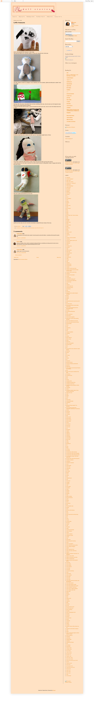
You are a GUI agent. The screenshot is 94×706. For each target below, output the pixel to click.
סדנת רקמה (68, 670)
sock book (68, 562)
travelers (68, 613)
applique (68, 191)
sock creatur (68, 563)
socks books (68, 573)
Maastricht (68, 429)
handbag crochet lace (70, 383)
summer (67, 599)
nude (67, 485)
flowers (67, 352)
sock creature (68, 565)
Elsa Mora (69, 103)
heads (67, 395)
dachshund (68, 288)
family (67, 340)
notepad (67, 483)
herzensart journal (70, 93)
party (67, 494)
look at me (68, 426)
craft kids (68, 262)
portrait (67, 507)
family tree (68, 341)
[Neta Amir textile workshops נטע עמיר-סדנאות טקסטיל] (65, 58)
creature (67, 266)
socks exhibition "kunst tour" (71, 587)
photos (67, 500)
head (67, 394)
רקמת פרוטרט (68, 675)
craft (67, 261)
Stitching (68, 594)
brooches (68, 227)
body (67, 218)
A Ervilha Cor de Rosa (71, 121)
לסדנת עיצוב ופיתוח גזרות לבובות (72, 660)
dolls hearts (68, 315)
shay (67, 538)
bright (67, 226)
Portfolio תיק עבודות (40, 16)
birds (67, 211)
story (67, 596)
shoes (67, 542)
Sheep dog (68, 539)
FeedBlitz (75, 35)
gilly (67, 370)
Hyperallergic (69, 83)
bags (67, 206)
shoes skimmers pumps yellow (72, 545)
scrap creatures (69, 531)
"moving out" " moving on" (71, 183)
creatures (68, 273)
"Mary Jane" (68, 180)
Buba (67, 229)
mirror (67, 464)
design (67, 296)
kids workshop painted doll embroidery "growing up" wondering (73, 408)
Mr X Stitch (69, 87)
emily (67, 329)
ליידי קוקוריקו (68, 654)
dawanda (68, 291)
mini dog (68, 449)
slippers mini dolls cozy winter (71, 557)
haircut (67, 379)
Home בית (15, 16)
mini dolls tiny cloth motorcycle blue (72, 454)
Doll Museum (69, 81)
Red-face (68, 522)
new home (68, 480)
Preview (66, 35)
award (67, 201)
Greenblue (68, 374)
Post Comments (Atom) (23, 259)
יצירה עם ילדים (68, 653)
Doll (67, 72)
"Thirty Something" (69, 185)
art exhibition (68, 198)
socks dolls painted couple (71, 584)
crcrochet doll (68, 265)
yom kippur (68, 645)
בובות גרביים (68, 650)
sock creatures (69, 566)
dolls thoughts (68, 323)
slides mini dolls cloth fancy (71, 550)
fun (66, 359)
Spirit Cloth (69, 85)
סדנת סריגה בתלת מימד (70, 667)
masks (67, 442)
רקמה (67, 674)
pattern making (69, 496)
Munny (67, 472)
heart (67, 396)
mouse (67, 469)
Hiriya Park (68, 399)
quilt (67, 515)
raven (67, 518)
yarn (67, 643)
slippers (67, 552)
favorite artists (68, 344)
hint (67, 398)
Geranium (68, 360)
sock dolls (68, 569)
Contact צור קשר (58, 16)
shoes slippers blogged (70, 546)
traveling (68, 615)
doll (67, 302)
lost (67, 428)
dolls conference (69, 314)
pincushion (68, 503)
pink (67, 504)
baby (67, 204)
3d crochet (68, 188)
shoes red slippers (69, 543)
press (67, 508)
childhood (68, 243)
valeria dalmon (69, 117)
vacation (67, 624)
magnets (68, 432)
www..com (69, 50)
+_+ (67, 91)
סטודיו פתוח (68, 671)
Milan (67, 447)
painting (67, 493)
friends (67, 358)
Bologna (67, 219)
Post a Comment (18, 255)
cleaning (68, 247)
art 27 (67, 197)
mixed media (68, 465)
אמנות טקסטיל (68, 647)
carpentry (68, 234)
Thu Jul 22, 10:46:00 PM (21, 252)
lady (67, 415)
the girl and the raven (70, 606)
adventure (68, 190)
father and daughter (70, 343)
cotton (67, 258)
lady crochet (68, 417)
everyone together (69, 331)
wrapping (68, 640)
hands (67, 388)
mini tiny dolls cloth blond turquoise (72, 458)
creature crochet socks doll (71, 268)
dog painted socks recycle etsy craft (72, 301)
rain (67, 517)
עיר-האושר (69, 79)
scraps (67, 532)
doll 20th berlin (69, 303)
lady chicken (68, 418)
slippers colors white (70, 555)
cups (67, 283)
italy (67, 403)
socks (67, 572)
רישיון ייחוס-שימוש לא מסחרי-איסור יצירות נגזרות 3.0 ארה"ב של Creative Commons (72, 171)
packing (67, 490)
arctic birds (68, 192)
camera (67, 233)
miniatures (68, 461)
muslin (67, 475)
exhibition (68, 333)
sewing (67, 536)
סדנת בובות (68, 664)
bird (67, 209)
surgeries (68, 601)
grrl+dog (68, 97)
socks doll (68, 577)
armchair (68, 194)
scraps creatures (69, 533)
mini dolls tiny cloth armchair (71, 451)
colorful (67, 255)
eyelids (67, 336)
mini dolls (68, 450)
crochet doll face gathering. (71, 280)
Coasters (68, 254)
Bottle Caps (68, 222)
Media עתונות (50, 16)
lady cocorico (68, 419)
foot (67, 356)
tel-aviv (67, 605)
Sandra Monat (19, 233)
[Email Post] (23, 226)
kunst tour (68, 411)
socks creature (69, 575)
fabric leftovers (69, 337)
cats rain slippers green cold (71, 240)
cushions (68, 284)
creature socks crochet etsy (71, 272)
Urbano (67, 623)
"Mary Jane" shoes (69, 181)
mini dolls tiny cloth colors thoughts (72, 453)
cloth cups (68, 251)
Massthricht (68, 443)
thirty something (69, 609)
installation (68, 402)
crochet (67, 276)
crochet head (68, 281)
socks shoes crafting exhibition (72, 588)
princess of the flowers (70, 510)
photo (67, 499)
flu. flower (68, 355)
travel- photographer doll (70, 612)
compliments (68, 257)
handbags (68, 387)
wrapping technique (70, 642)
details (67, 298)
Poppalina (69, 112)
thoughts (68, 610)
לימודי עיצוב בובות (69, 657)
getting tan (68, 366)
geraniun (68, 365)
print (67, 511)
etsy (67, 330)
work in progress (69, 635)
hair (67, 378)
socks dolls (68, 579)
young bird (68, 646)
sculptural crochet (69, 535)
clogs (67, 248)
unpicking (68, 620)
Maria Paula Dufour (70, 115)
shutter (67, 547)
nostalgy (67, 482)
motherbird (68, 468)
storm (67, 595)
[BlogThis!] (26, 226)
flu (66, 353)
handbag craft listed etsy (70, 382)
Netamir (18, 241)
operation (68, 487)
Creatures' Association (70, 274)
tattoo (67, 602)
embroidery (68, 327)
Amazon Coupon (68, 682)
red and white (68, 521)
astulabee (69, 107)
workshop (68, 636)
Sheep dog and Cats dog (71, 540)
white (67, 630)
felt (66, 347)
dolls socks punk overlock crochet (72, 322)
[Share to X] (28, 226)
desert (67, 295)
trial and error (68, 617)
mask (67, 440)
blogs (67, 213)
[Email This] (25, 226)
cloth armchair (69, 250)
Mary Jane (68, 439)
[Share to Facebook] (29, 226)
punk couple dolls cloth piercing (72, 514)
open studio (68, 486)
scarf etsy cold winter (70, 529)
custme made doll (69, 286)
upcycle (67, 622)
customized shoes (69, 287)
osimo (67, 489)
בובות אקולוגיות (69, 649)
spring (67, 592)
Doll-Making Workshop (70, 311)
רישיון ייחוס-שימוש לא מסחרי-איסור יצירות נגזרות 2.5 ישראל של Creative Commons (72, 163)
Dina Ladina (69, 99)
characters (68, 241)
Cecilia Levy (69, 95)
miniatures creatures (70, 462)
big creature (68, 208)
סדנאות (67, 661)
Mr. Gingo (68, 471)
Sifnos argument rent (70, 549)
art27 (67, 199)
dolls (67, 312)
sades (67, 528)
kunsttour (68, 412)
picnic (67, 501)
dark (67, 290)
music (67, 473)
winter (67, 631)
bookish (67, 220)
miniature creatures (69, 459)
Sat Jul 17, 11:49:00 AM (21, 237)
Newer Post (16, 257)
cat (66, 236)
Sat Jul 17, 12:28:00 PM (21, 245)
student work (68, 598)
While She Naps (70, 119)
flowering (68, 351)
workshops (68, 638)
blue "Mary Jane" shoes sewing (72, 215)
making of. (68, 435)
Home (37, 257)
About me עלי (22, 16)
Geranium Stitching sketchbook (72, 363)
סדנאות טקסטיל (69, 663)
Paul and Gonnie (69, 497)
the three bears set (69, 608)
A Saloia (68, 101)
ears (67, 326)
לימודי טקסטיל (68, 656)
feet (67, 345)
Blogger (54, 690)
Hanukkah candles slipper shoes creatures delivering (72, 391)
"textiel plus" (68, 184)
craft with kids (68, 264)
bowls (67, 223)
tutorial (67, 619)
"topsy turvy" (68, 187)
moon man (68, 466)
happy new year (69, 392)
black (67, 212)
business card (68, 232)
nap (67, 476)
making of (68, 433)
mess (67, 446)
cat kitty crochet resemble (71, 237)
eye (67, 334)
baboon (67, 202)
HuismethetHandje (69, 401)
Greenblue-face (69, 375)
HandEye (68, 89)
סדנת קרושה (68, 668)
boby (67, 216)
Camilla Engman (70, 77)
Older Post (59, 257)
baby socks (68, 205)
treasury (67, 616)
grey (67, 376)
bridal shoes (68, 225)
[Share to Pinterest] (30, 226)
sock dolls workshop (70, 570)
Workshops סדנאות (30, 16)
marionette (68, 436)
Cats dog (68, 239)
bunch (67, 230)
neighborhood (69, 478)
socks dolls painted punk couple (72, 585)
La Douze (68, 414)
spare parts (68, 591)
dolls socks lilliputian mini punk (72, 320)
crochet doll (68, 277)
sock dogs (68, 568)
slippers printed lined (70, 558)
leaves (67, 422)
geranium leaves (69, 362)
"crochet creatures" (69, 178)
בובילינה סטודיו (69, 652)
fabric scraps (68, 338)
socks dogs (68, 576)
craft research (69, 105)
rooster (67, 524)
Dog (67, 299)
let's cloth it (68, 424)
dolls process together (70, 316)
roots (67, 525)
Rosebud (68, 526)
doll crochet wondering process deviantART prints (72, 308)
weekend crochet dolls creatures (72, 628)
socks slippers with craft (70, 589)
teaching (68, 603)
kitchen (67, 410)
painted (67, 492)
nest (67, 479)
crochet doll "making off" (70, 279)
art (66, 195)
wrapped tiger (68, 639)
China (67, 244)
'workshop (68, 177)
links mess (68, 425)
